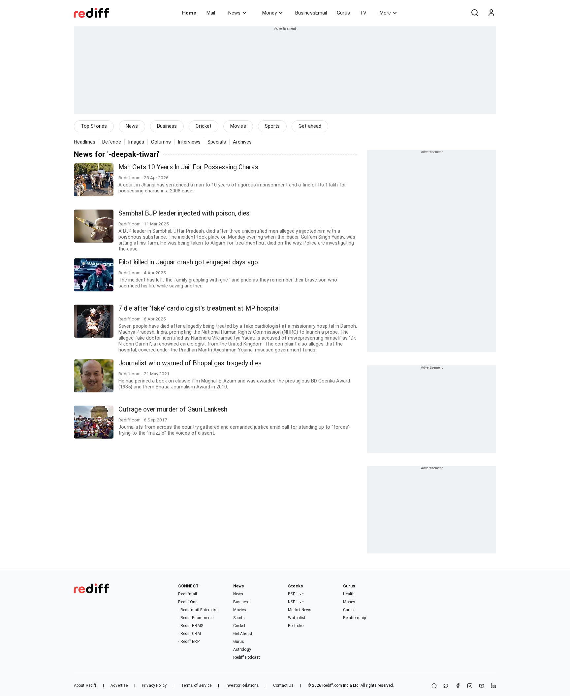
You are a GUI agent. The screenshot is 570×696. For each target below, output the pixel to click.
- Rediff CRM (189, 633)
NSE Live (295, 602)
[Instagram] (469, 686)
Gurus (343, 13)
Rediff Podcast (246, 657)
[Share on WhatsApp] (434, 686)
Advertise (119, 685)
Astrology (242, 649)
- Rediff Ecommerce (195, 617)
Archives (242, 142)
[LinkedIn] (493, 686)
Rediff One (187, 602)
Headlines (84, 142)
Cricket (203, 126)
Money (269, 13)
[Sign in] (491, 13)
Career (349, 610)
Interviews (189, 142)
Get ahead (310, 126)
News (234, 13)
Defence (111, 142)
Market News (299, 610)
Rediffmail (187, 594)
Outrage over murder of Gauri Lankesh (173, 409)
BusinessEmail (311, 13)
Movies (238, 126)
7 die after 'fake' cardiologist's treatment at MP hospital (199, 308)
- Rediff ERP (188, 641)
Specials (216, 142)
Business (167, 126)
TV (363, 13)
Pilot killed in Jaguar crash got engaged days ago (188, 262)
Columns (161, 142)
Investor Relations (242, 685)
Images (136, 142)
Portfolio (295, 625)
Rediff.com (332, 685)
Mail (210, 13)
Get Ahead (242, 633)
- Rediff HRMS (190, 625)
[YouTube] (481, 686)
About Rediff (85, 685)
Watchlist (296, 617)
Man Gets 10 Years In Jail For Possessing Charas (188, 167)
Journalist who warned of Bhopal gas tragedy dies (190, 363)
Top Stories (94, 126)
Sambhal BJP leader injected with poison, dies (184, 213)
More (385, 13)
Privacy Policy (154, 685)
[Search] (475, 13)
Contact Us (283, 685)
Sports (272, 126)
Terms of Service (196, 685)
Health (349, 594)
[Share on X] (446, 686)
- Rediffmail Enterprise (198, 610)
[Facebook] (457, 686)
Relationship (354, 617)
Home (189, 13)
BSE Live (295, 594)
